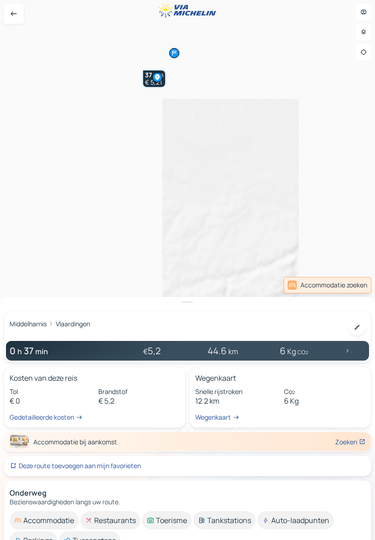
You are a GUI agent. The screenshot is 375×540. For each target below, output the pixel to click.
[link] (351, 285)
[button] (157, 77)
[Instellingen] (363, 32)
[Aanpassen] (357, 327)
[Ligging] (363, 52)
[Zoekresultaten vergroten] (187, 302)
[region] (187, 270)
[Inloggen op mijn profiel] (363, 12)
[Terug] (14, 14)
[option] (44, 520)
